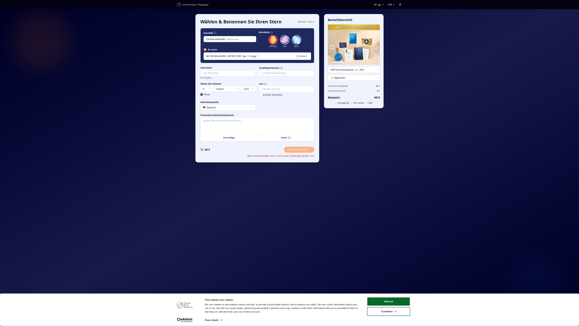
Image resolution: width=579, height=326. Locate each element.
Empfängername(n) (269, 68)
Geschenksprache (209, 102)
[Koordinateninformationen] (258, 56)
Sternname (206, 68)
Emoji (284, 137)
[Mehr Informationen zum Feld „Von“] (265, 84)
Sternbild (208, 33)
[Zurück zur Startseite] (192, 4)
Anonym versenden (272, 94)
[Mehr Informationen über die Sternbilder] (215, 33)
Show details (211, 320)
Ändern (303, 56)
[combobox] (230, 39)
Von (261, 84)
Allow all (388, 301)
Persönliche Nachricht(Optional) (217, 115)
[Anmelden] (400, 4)
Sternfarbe (264, 32)
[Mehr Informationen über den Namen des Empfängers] (281, 68)
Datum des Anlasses (210, 84)
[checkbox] (201, 94)
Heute (207, 94)
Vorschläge (229, 137)
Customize (387, 311)
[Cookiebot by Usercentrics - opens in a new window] (185, 320)
